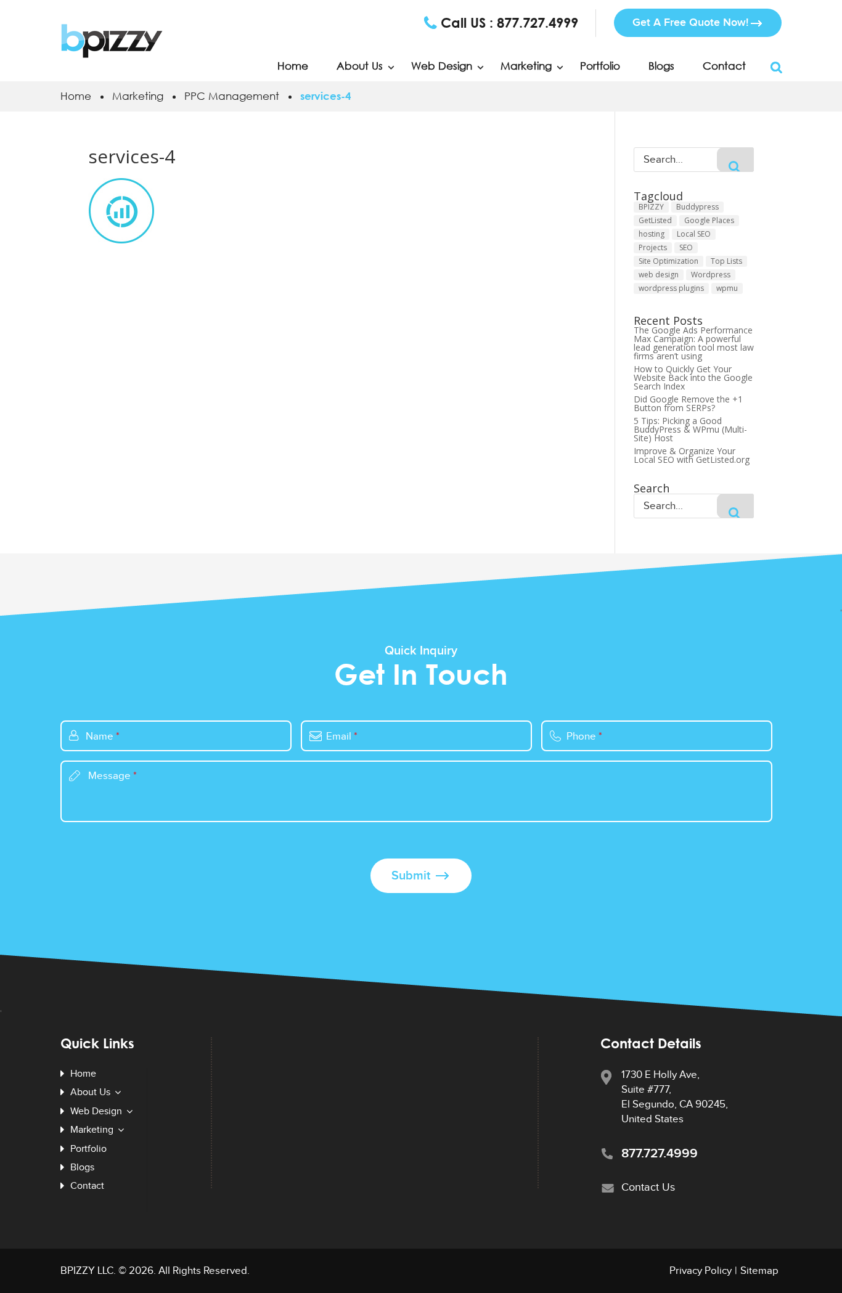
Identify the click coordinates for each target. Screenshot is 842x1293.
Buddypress (697, 207)
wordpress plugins (671, 288)
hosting (651, 234)
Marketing (137, 95)
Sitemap (759, 1271)
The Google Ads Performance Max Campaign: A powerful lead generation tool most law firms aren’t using (694, 343)
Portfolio (600, 66)
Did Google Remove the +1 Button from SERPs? (688, 403)
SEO (686, 247)
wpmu (727, 288)
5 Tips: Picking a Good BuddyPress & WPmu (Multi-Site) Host (690, 430)
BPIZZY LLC (86, 1271)
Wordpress (710, 274)
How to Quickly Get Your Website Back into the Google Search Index (693, 378)
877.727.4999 (537, 23)
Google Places (709, 220)
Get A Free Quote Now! (690, 22)
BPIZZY (651, 207)
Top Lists (726, 261)
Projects (653, 247)
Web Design (441, 66)
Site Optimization (668, 261)
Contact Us (648, 1187)
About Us (360, 66)
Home (292, 66)
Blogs (661, 66)
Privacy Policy (700, 1271)
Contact (724, 66)
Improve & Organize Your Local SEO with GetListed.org (692, 455)
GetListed (655, 220)
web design (659, 274)
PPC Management (231, 95)
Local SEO (694, 234)
